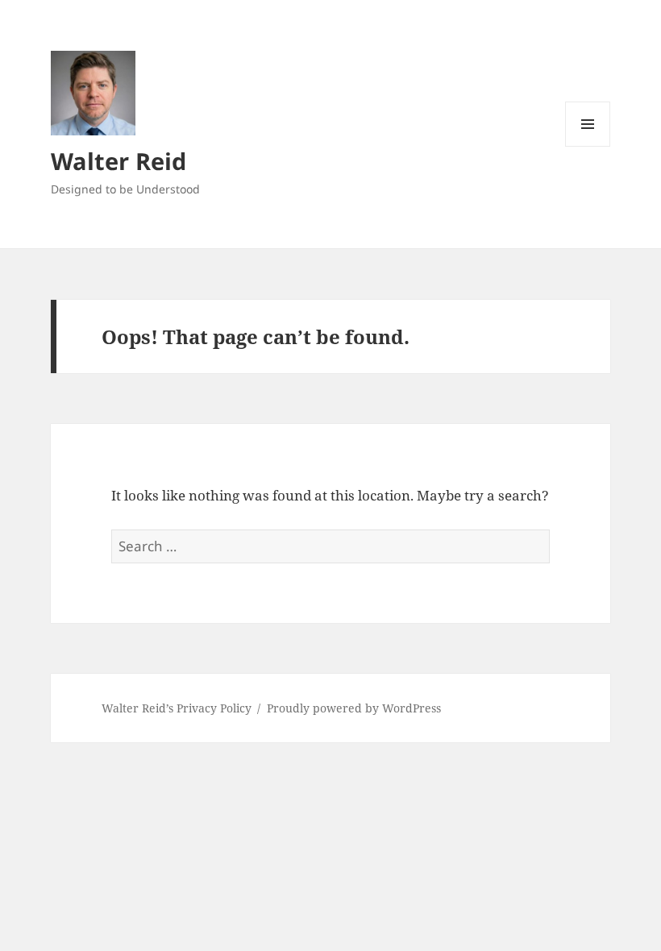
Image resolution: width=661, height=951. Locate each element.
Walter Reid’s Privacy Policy (177, 708)
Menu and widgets (588, 146)
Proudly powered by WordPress (354, 708)
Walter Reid (118, 160)
